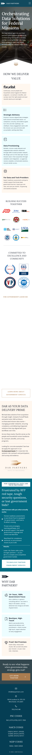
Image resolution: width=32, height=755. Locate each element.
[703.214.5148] (16, 706)
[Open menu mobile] (29, 3)
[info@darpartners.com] (16, 689)
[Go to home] (10, 3)
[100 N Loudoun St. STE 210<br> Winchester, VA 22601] (16, 696)
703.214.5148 (16, 709)
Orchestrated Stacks (9, 451)
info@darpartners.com (16, 692)
